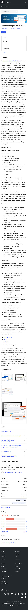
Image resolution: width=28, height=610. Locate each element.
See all (25, 531)
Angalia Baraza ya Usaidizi (8, 542)
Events (16, 566)
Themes (17, 554)
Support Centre (8, 337)
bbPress (4, 581)
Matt (3, 578)
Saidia (4, 52)
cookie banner (19, 500)
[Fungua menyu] (25, 2)
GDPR (25, 500)
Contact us (6, 339)
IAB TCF (24, 503)
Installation (6, 45)
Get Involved (18, 564)
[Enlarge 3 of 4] (11, 387)
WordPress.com (6, 576)
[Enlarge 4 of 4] (24, 400)
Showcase (17, 551)
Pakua (4, 32)
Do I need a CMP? (6, 431)
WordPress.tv (5, 571)
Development (6, 48)
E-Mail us (6, 341)
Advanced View (5, 507)
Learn (2, 564)
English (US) (24, 496)
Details (5, 37)
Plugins (16, 556)
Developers (4, 569)
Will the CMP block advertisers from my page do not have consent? (11, 446)
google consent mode (17, 503)
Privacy (3, 559)
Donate (17, 569)
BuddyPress (5, 584)
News (2, 554)
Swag (17, 571)
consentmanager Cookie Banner (11, 28)
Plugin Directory (5, 6)
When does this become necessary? (11, 436)
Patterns (17, 559)
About (3, 551)
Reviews (5, 41)
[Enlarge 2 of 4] (24, 374)
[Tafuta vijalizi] (16, 11)
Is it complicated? (6, 451)
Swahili (6, 590)
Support (3, 566)
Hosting (3, 556)
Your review (4, 531)
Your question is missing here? (9, 456)
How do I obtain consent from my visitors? (8, 440)
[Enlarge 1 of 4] (11, 374)
